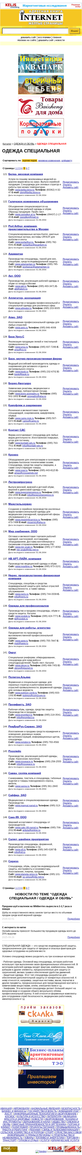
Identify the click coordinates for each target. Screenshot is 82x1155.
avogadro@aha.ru (36, 396)
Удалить (67, 184)
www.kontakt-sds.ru (25, 443)
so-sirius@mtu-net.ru (33, 877)
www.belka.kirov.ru (25, 189)
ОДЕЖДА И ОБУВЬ (24, 144)
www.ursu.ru (21, 347)
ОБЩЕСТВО (58, 1121)
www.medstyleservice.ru (27, 519)
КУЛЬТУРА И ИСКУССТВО (31, 1116)
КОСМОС (10, 1116)
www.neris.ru (22, 594)
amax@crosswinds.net (26, 473)
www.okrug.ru (22, 665)
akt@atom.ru (20, 289)
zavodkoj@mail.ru (29, 217)
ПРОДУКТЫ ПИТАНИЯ (42, 1127)
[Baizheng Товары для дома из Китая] (41, 106)
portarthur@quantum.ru (35, 245)
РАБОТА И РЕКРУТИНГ (15, 1129)
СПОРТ (49, 1132)
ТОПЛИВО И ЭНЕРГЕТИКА (50, 1137)
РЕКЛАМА (35, 1129)
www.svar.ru (21, 470)
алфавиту (66, 160)
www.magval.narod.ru (26, 805)
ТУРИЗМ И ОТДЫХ (28, 1140)
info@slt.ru (19, 852)
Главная (57, 38)
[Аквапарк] (41, 63)
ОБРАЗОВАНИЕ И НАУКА (36, 1121)
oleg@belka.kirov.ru (30, 192)
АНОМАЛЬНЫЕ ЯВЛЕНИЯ (45, 1108)
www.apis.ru (21, 327)
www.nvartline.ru (23, 566)
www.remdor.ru (23, 742)
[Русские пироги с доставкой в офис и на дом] (41, 1015)
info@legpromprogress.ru (40, 495)
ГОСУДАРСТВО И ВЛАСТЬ (42, 1111)
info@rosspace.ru (26, 764)
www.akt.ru (21, 286)
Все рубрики (44, 38)
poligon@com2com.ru (34, 695)
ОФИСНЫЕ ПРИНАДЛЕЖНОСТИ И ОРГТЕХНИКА (39, 1124)
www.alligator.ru (23, 308)
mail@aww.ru (21, 643)
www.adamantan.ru (25, 264)
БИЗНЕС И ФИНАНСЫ (14, 1111)
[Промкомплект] (41, 85)
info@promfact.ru (25, 717)
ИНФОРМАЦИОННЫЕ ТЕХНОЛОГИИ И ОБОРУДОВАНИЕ (45, 1113)
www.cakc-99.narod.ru (26, 827)
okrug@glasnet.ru (23, 668)
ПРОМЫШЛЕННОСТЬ (68, 1127)
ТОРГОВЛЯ (72, 1137)
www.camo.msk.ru (24, 418)
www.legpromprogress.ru (28, 492)
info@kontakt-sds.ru (32, 445)
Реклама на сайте (27, 40)
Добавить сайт (28, 38)
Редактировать (71, 182)
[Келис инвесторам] (41, 1079)
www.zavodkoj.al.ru (25, 214)
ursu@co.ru (20, 349)
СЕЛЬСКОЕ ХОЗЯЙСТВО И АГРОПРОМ (22, 1132)
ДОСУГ (8, 1113)
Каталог (7, 144)
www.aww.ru (21, 640)
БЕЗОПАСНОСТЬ (71, 1108)
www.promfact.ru (23, 714)
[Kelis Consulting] (41, 8)
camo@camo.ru (31, 421)
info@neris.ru (21, 596)
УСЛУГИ (45, 1140)
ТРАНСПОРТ (9, 1140)
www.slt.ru (20, 849)
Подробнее (74, 919)
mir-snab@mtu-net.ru (28, 549)
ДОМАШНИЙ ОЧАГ (69, 1111)
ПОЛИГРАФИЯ (20, 1127)
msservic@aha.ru (36, 522)
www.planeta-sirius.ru (26, 874)
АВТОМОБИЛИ (21, 1108)
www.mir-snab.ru (24, 547)
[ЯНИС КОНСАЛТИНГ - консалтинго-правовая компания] (41, 1036)
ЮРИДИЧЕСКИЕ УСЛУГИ (65, 1140)
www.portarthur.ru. (24, 242)
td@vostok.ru (21, 618)
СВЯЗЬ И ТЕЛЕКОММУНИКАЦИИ (60, 1129)
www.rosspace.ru (24, 761)
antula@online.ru (31, 830)
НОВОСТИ (37, 1119)
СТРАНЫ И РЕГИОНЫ (38, 1135)
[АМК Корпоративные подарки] (41, 128)
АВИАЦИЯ (6, 1108)
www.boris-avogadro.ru (27, 393)
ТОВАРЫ (29, 1137)
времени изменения (49, 160)
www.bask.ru (21, 371)
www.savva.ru (22, 786)
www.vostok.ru (22, 616)
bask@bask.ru (21, 374)
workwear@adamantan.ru (36, 267)
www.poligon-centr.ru (26, 692)
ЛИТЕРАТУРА (54, 1116)
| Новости (59, 40)
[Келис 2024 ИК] (41, 1057)
